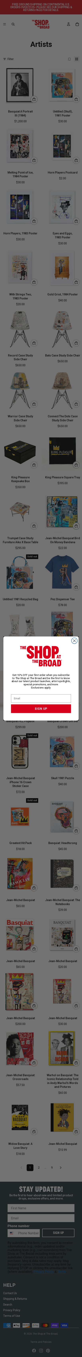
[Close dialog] (74, 641)
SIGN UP (41, 708)
